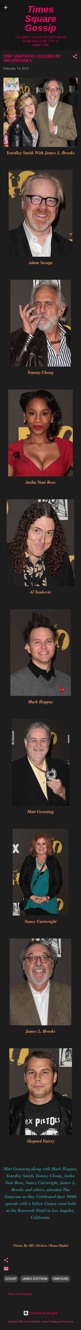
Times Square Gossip (40, 18)
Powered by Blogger (43, 1313)
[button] (75, 57)
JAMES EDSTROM (34, 1279)
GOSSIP (10, 1279)
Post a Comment (20, 1294)
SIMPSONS (60, 1279)
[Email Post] (6, 1270)
